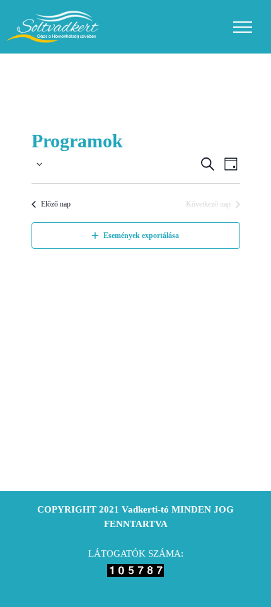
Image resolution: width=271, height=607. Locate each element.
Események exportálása (141, 235)
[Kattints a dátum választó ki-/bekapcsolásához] (37, 164)
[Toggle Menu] (243, 27)
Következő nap (208, 204)
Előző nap (56, 204)
